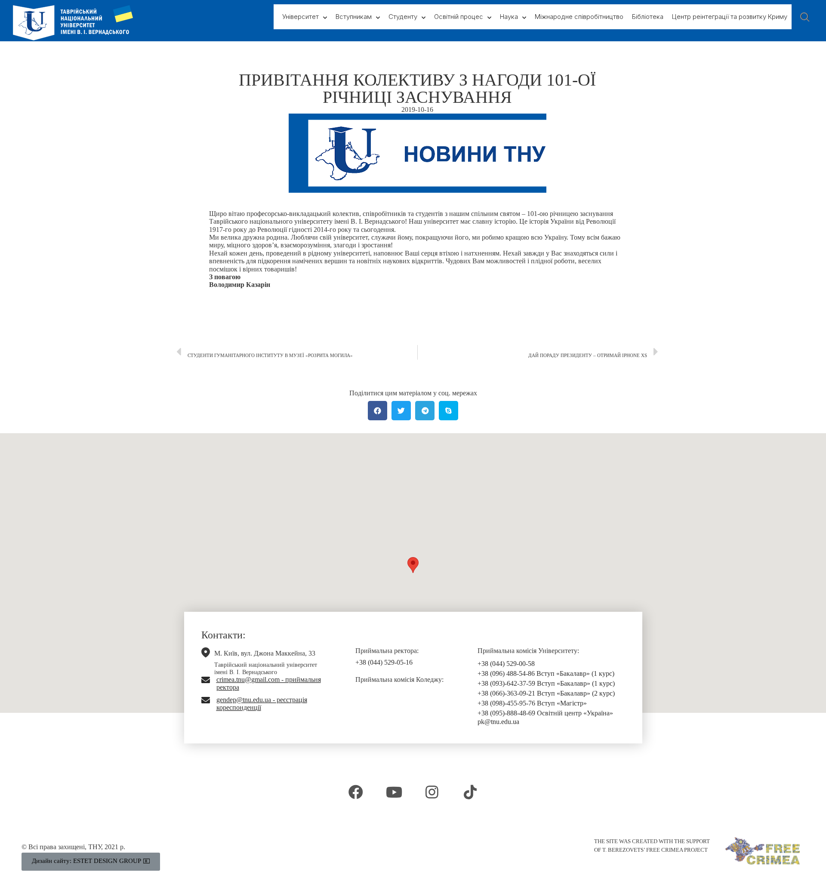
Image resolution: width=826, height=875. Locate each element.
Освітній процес (458, 16)
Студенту (402, 16)
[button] (413, 565)
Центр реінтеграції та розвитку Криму (729, 16)
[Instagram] (432, 792)
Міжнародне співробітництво (579, 16)
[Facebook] (356, 792)
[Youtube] (394, 792)
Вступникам (354, 16)
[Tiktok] (470, 792)
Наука (509, 16)
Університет (300, 16)
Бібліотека (647, 16)
